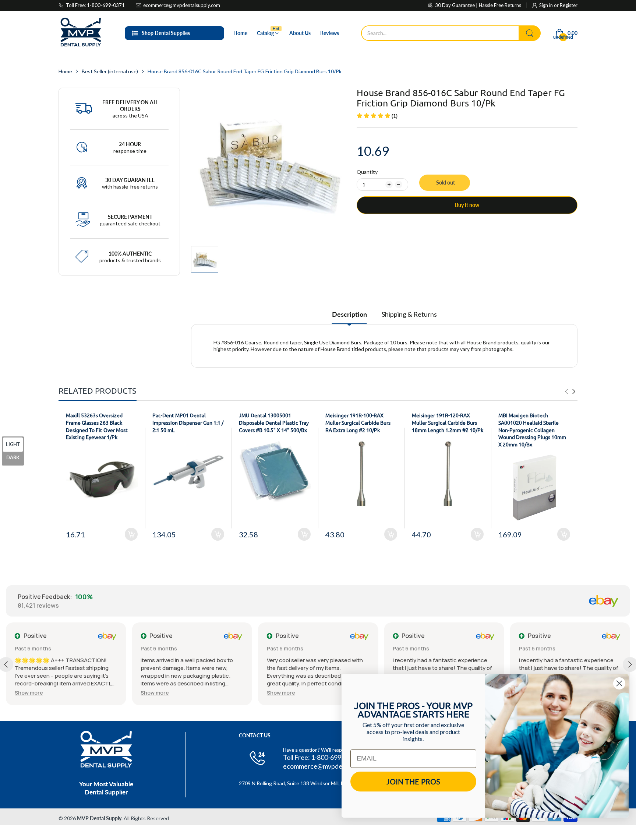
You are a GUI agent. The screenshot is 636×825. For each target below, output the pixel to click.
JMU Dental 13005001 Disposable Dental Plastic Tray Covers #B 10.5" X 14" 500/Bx (274, 422)
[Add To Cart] (131, 534)
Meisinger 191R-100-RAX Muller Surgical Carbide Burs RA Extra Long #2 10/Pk (358, 422)
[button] (29, 692)
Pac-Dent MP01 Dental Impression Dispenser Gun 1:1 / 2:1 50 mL (187, 422)
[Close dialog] (619, 683)
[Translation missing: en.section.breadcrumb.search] (530, 33)
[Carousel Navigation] (570, 391)
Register (568, 5)
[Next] (566, 391)
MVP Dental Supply (99, 818)
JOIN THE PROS (413, 781)
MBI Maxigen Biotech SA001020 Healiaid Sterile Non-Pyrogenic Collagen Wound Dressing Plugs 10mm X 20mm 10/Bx (532, 429)
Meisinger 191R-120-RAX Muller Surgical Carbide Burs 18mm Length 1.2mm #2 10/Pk (447, 422)
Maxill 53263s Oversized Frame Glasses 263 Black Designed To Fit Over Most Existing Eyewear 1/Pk (97, 426)
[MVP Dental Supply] (81, 33)
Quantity (367, 172)
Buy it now (467, 205)
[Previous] (573, 391)
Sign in (546, 5)
